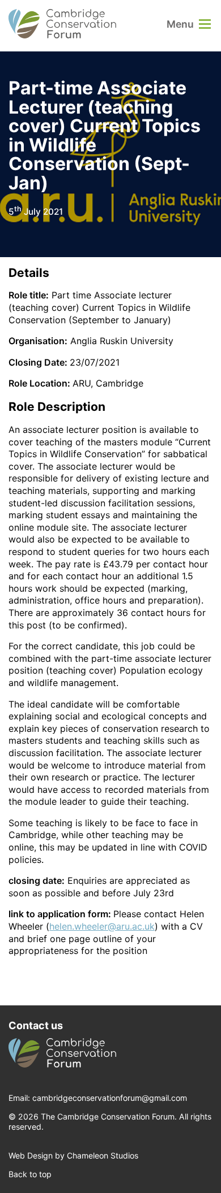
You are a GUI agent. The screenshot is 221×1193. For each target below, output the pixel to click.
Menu (180, 24)
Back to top (30, 1174)
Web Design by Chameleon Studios (73, 1155)
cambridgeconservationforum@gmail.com (109, 1098)
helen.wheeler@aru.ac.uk (102, 926)
